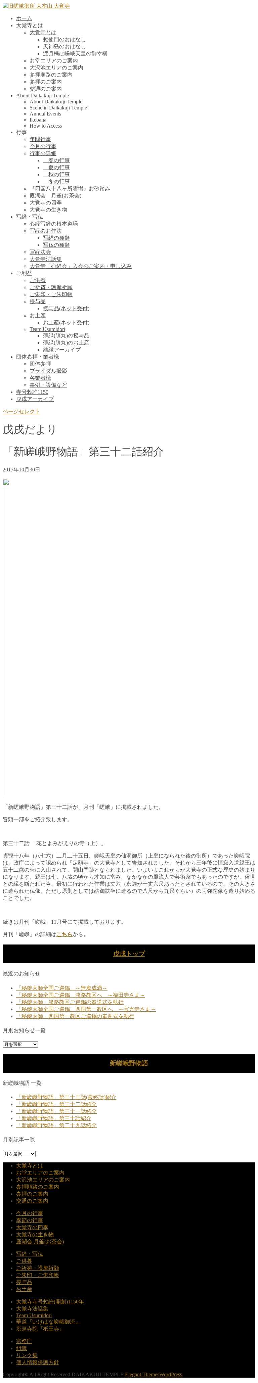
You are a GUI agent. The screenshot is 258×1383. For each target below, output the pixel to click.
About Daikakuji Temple (56, 101)
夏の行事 (56, 167)
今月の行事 (43, 146)
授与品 (38, 301)
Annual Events (45, 114)
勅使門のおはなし (64, 39)
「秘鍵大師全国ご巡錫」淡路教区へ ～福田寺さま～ (80, 995)
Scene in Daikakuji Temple (58, 107)
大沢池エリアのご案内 (56, 68)
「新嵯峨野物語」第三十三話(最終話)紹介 (66, 1097)
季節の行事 (29, 1220)
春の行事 (56, 160)
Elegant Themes (142, 1374)
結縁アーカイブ (62, 350)
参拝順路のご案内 (51, 75)
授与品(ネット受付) (66, 308)
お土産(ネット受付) (66, 322)
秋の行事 (56, 174)
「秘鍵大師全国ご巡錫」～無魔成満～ (62, 988)
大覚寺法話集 (46, 259)
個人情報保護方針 (37, 1362)
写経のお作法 (46, 231)
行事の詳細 (43, 153)
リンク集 (27, 1355)
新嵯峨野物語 (129, 1063)
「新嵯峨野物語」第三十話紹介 (53, 1118)
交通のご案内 (46, 89)
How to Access (46, 126)
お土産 (38, 315)
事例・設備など (48, 385)
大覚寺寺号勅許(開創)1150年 (50, 1301)
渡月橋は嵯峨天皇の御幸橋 (75, 53)
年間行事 (40, 139)
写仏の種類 (56, 245)
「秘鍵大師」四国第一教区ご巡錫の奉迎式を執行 (75, 1016)
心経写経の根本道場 (54, 224)
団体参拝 (40, 364)
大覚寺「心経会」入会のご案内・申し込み (81, 266)
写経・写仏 (29, 1254)
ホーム (24, 18)
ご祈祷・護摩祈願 (51, 287)
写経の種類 (56, 238)
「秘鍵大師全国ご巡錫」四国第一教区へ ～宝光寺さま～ (86, 1009)
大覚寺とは (43, 32)
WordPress (170, 1374)
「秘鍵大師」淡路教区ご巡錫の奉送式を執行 (70, 1002)
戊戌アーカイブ (35, 399)
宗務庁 (24, 1341)
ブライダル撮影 (48, 371)
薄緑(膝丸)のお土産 (66, 342)
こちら (64, 934)
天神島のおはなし (64, 46)
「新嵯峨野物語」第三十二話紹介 (56, 1104)
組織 (21, 1348)
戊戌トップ (129, 953)
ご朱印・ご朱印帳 (51, 294)
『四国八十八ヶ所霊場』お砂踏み (70, 188)
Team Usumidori (47, 329)
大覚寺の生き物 (48, 210)
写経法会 (40, 252)
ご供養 (38, 280)
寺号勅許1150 (32, 392)
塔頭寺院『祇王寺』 (40, 1329)
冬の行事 (56, 181)
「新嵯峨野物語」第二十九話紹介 (56, 1125)
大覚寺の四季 (46, 202)
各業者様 (40, 378)
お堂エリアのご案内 (54, 60)
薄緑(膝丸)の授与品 (66, 335)
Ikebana (38, 120)
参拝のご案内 (46, 82)
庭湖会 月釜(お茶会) (55, 195)
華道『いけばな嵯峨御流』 (48, 1322)
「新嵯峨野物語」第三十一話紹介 (56, 1111)
